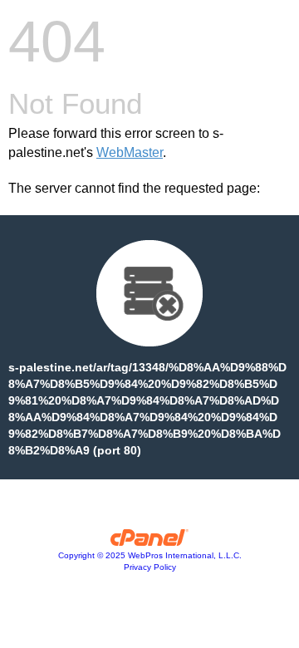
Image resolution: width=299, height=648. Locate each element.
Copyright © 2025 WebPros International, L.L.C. (150, 555)
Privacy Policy (150, 567)
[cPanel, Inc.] (149, 541)
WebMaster (129, 152)
